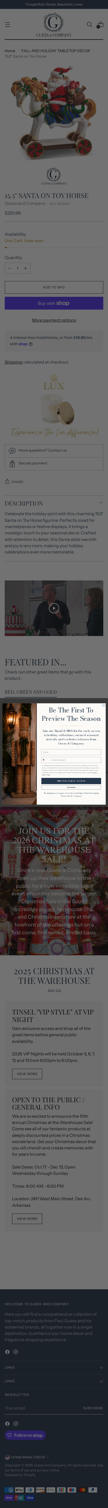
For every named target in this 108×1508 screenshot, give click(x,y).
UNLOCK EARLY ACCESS (71, 781)
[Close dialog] (103, 705)
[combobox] (46, 760)
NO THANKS (71, 787)
